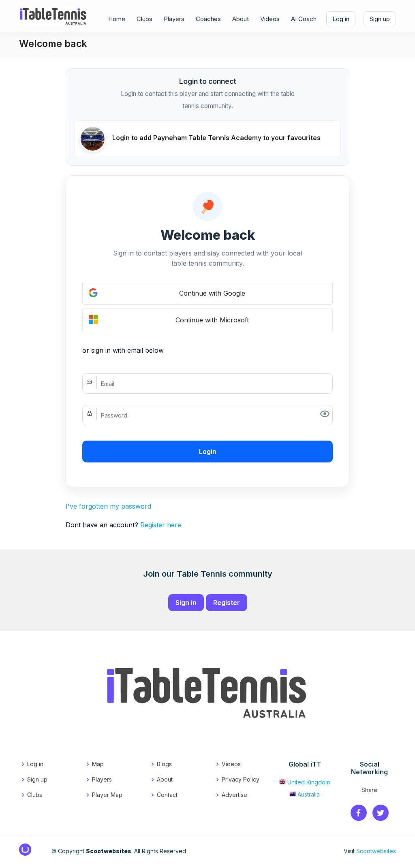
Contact (167, 794)
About (240, 19)
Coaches (208, 19)
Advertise (234, 794)
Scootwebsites (376, 851)
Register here (160, 525)
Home (116, 19)
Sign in (186, 603)
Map (98, 763)
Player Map (107, 794)
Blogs (164, 763)
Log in (340, 19)
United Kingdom (308, 782)
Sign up (380, 19)
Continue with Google (212, 293)
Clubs (144, 19)
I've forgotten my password (108, 506)
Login (207, 451)
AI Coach (304, 19)
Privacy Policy (240, 779)
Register (226, 603)
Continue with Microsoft (212, 320)
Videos (270, 19)
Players (174, 19)
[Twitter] (380, 813)
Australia (308, 794)
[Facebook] (359, 813)
